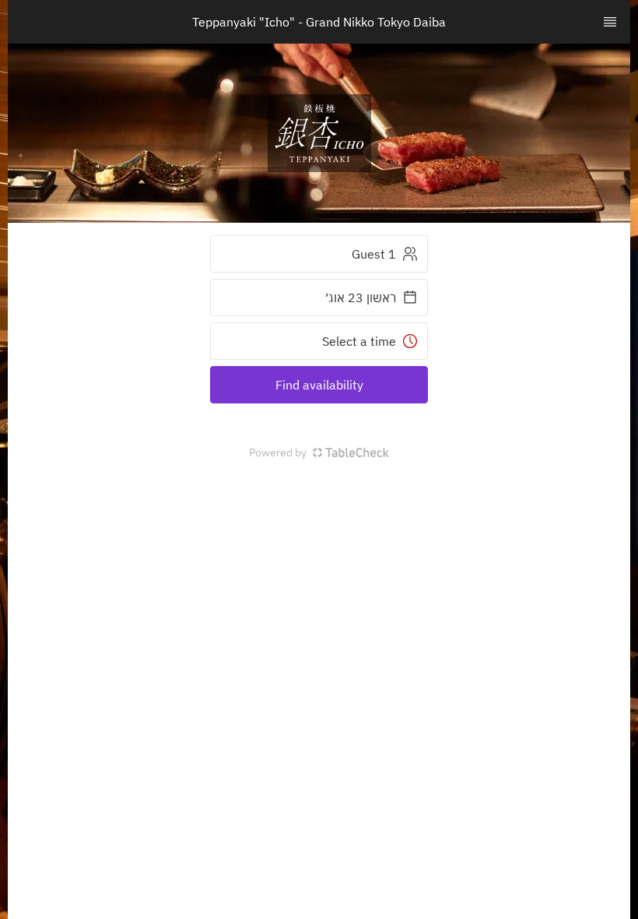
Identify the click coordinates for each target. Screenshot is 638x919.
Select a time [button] (359, 341)
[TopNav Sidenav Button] (610, 22)
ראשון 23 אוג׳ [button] (360, 297)
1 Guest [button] (374, 254)
